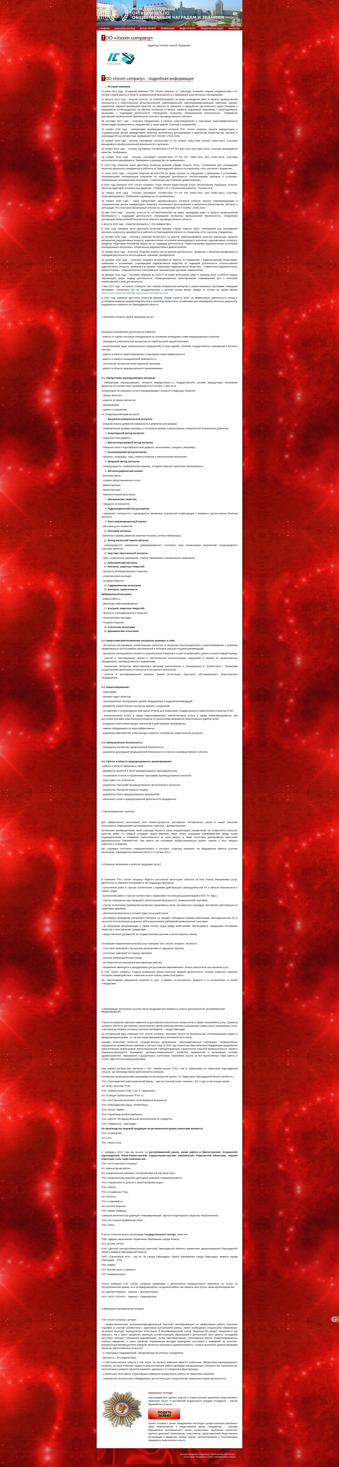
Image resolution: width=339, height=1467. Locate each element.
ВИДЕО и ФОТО (187, 28)
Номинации (168, 28)
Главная (105, 28)
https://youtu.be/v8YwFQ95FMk (118, 293)
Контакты (234, 28)
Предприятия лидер (212, 28)
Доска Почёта (148, 28)
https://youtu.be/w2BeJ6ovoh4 (152, 293)
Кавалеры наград (125, 28)
